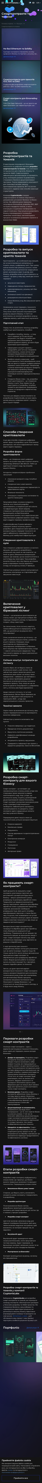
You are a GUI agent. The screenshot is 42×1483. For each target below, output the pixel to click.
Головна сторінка (7, 23)
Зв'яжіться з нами (20, 1316)
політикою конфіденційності (13, 1472)
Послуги (19, 23)
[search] (30, 3)
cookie (10, 1470)
